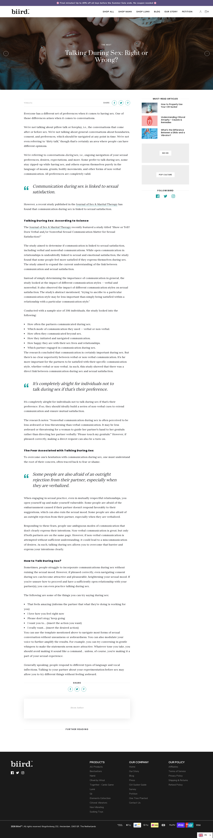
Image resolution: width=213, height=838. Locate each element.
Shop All (108, 11)
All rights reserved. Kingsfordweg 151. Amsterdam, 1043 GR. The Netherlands (53, 826)
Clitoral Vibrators (98, 802)
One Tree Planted (138, 798)
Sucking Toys (96, 811)
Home (132, 766)
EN (205, 835)
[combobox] (205, 835)
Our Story (171, 11)
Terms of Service (177, 771)
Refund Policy (176, 784)
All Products (96, 766)
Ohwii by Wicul (97, 780)
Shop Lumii (143, 11)
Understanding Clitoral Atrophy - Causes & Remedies (173, 120)
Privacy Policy (176, 775)
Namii (92, 775)
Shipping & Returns (178, 780)
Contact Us (135, 802)
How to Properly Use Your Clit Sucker (171, 105)
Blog (157, 11)
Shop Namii (125, 11)
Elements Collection (100, 798)
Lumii (92, 789)
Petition (187, 11)
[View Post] (150, 108)
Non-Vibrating (97, 807)
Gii (91, 793)
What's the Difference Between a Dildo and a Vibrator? (173, 132)
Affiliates (173, 766)
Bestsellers (96, 771)
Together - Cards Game (102, 784)
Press (132, 780)
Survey (132, 789)
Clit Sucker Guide (137, 784)
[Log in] (200, 11)
